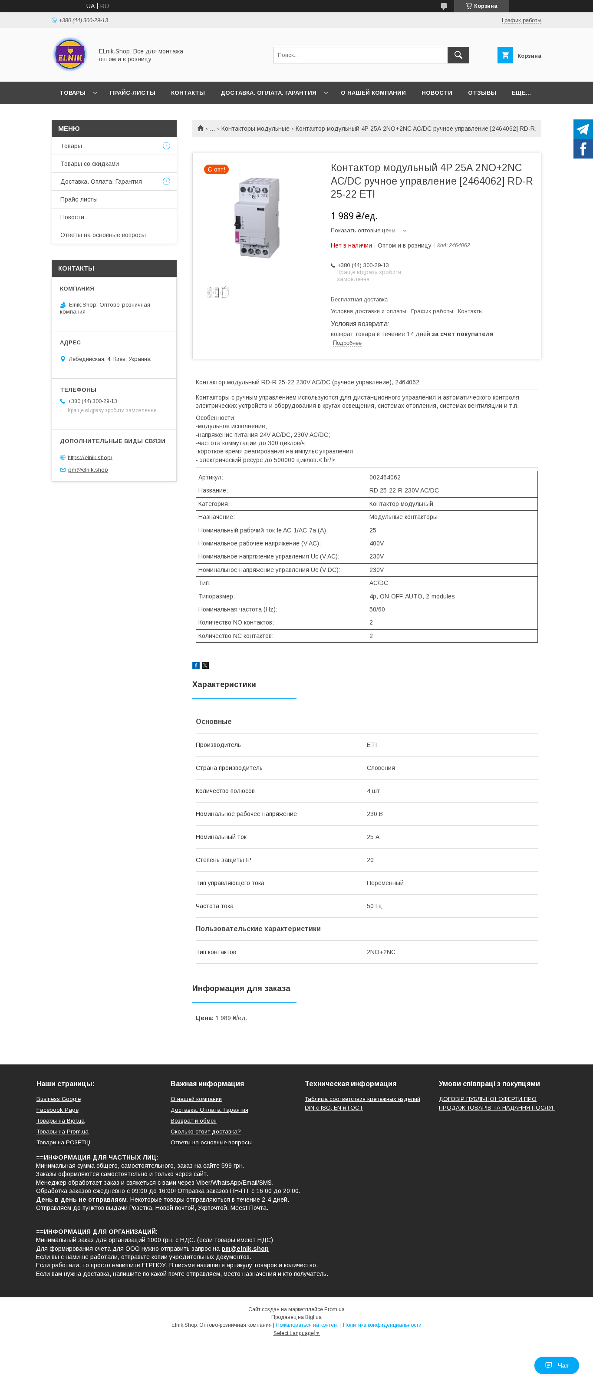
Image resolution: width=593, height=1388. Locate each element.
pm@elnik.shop (88, 469)
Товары (72, 92)
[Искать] (458, 55)
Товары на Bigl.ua (60, 1120)
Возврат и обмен (194, 1120)
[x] (205, 666)
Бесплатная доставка (359, 299)
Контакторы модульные (255, 128)
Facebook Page (57, 1110)
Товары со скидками (89, 163)
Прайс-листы (132, 92)
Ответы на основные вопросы (103, 234)
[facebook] (196, 666)
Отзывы (482, 92)
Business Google (58, 1099)
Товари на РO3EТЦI (63, 1142)
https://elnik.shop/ (90, 457)
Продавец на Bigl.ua (296, 1317)
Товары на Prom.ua (62, 1131)
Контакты (188, 92)
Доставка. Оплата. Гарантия (268, 92)
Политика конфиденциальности (382, 1325)
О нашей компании (373, 92)
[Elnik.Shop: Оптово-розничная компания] (70, 70)
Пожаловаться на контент (307, 1325)
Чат (563, 1365)
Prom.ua (334, 1309)
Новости (437, 92)
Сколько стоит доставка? (206, 1131)
